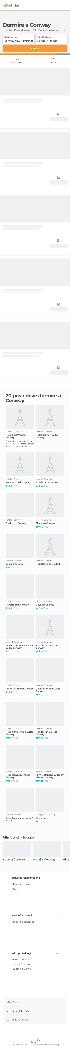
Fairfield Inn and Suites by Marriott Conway (50, 776)
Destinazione (10, 36)
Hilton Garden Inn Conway (19, 689)
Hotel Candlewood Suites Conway (19, 733)
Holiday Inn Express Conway (46, 733)
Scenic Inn (41, 818)
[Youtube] (43, 1031)
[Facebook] (29, 1031)
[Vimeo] (38, 1031)
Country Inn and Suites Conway (48, 690)
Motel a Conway (44, 859)
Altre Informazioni (22, 915)
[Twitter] (34, 1031)
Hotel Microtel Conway (18, 482)
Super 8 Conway (14, 564)
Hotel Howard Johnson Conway (18, 776)
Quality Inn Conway (16, 523)
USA (14, 888)
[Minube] (11, 5)
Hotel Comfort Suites (47, 482)
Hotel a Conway (14, 859)
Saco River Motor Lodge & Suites (19, 819)
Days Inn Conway (45, 605)
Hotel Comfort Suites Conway (47, 436)
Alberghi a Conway (22, 968)
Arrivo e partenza (44, 36)
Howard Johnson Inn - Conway (47, 646)
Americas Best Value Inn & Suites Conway (19, 646)
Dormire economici (23, 921)
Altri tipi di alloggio (22, 953)
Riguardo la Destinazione (26, 877)
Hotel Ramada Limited (48, 564)
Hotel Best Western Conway (16, 436)
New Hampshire (21, 884)
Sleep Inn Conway (45, 523)
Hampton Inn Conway (17, 605)
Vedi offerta (59, 119)
